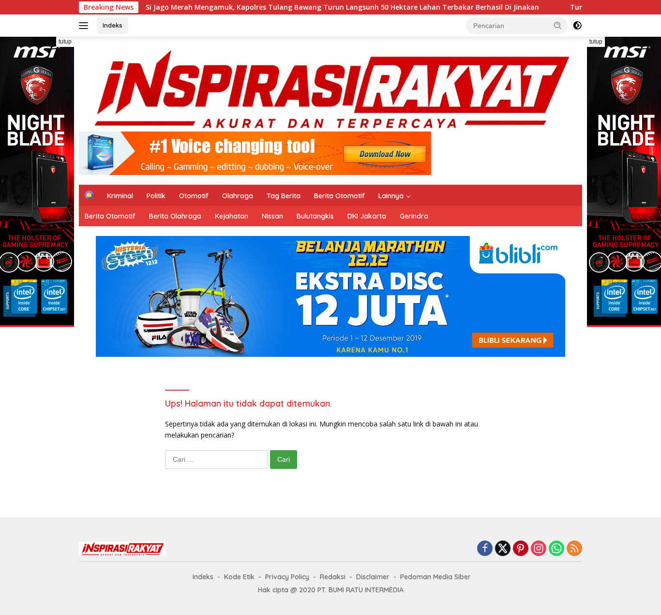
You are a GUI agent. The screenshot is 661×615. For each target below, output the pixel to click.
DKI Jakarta (366, 216)
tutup (65, 41)
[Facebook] (485, 549)
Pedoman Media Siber (435, 576)
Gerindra (414, 216)
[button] (558, 25)
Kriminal (120, 195)
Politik (156, 195)
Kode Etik (239, 576)
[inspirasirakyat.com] (330, 88)
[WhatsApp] (556, 549)
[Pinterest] (520, 549)
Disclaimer (373, 576)
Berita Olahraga (175, 216)
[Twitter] (503, 549)
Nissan (272, 216)
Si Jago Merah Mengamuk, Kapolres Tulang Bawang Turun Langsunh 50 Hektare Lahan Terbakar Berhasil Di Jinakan (314, 7)
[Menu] (85, 25)
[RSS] (574, 549)
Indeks (112, 25)
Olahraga (237, 195)
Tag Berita (283, 195)
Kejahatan (231, 216)
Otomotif (194, 195)
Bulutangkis (315, 216)
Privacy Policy (287, 576)
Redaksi (333, 576)
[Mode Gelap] (577, 25)
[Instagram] (538, 549)
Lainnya (391, 195)
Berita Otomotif (339, 195)
